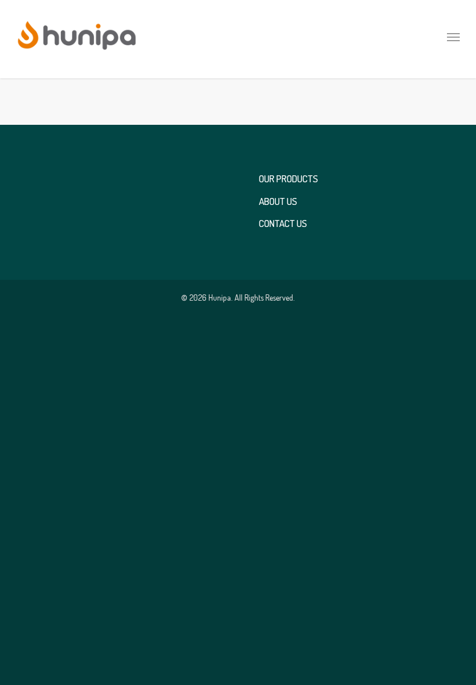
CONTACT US (283, 225)
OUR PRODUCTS (288, 182)
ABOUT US (278, 203)
